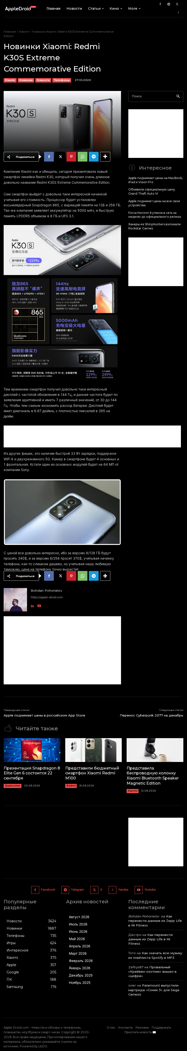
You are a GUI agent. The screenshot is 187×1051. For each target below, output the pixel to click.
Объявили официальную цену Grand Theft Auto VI (151, 191)
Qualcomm (12, 785)
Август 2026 (79, 917)
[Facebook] (160, 4)
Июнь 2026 (78, 931)
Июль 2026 (78, 924)
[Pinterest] (71, 157)
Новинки (26, 80)
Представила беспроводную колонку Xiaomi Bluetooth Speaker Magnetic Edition (153, 776)
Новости (43, 80)
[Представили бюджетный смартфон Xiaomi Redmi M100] (93, 750)
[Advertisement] (92, 436)
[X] (177, 4)
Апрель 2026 (79, 946)
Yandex (123, 890)
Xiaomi (24, 31)
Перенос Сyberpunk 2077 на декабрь (151, 715)
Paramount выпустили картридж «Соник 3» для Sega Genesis (153, 989)
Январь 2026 (79, 968)
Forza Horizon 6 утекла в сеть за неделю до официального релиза (154, 215)
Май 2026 (77, 939)
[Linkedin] (32, 604)
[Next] (110, 512)
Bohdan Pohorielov (46, 590)
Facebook (48, 890)
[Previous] (14, 512)
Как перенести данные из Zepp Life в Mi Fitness (155, 920)
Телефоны (62, 80)
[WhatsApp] (82, 157)
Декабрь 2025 (81, 975)
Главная (10, 31)
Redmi (70, 785)
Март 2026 (78, 953)
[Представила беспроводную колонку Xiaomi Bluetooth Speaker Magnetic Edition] (155, 750)
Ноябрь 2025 (80, 982)
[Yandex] (178, 13)
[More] (105, 157)
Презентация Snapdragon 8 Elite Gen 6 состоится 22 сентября (32, 773)
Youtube (150, 890)
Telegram (77, 890)
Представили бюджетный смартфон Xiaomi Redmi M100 (92, 773)
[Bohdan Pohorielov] (15, 599)
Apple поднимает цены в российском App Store (44, 715)
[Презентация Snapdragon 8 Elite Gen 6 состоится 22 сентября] (32, 750)
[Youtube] (39, 604)
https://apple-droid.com (47, 597)
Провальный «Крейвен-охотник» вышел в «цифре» (152, 971)
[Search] (178, 96)
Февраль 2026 (81, 961)
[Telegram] (168, 4)
